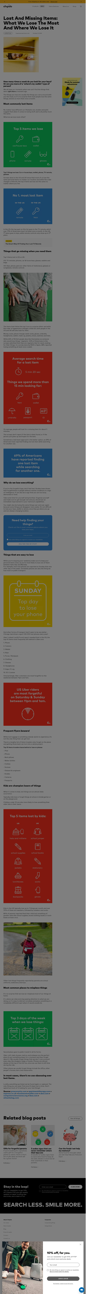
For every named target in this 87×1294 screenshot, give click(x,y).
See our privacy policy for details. (59, 1271)
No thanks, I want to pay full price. (63, 1283)
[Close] (80, 1244)
